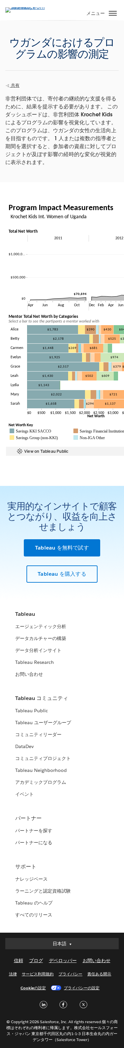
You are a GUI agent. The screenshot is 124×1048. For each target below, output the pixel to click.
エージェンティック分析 (40, 626)
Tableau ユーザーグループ (43, 723)
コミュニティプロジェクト (43, 758)
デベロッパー (63, 960)
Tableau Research (34, 662)
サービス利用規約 (38, 974)
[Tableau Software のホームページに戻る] (28, 7)
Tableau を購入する (62, 573)
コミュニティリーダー (38, 734)
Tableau (25, 614)
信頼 (18, 960)
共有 (15, 85)
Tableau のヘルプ (34, 903)
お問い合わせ (29, 674)
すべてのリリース (33, 915)
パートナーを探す (33, 831)
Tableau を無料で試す (62, 547)
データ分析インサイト (38, 650)
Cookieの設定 (33, 988)
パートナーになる (33, 842)
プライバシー (70, 974)
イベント (24, 794)
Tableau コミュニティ (41, 698)
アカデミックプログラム (40, 782)
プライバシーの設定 (82, 988)
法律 (13, 974)
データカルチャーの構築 (40, 638)
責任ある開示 (99, 974)
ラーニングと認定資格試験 (43, 891)
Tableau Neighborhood (41, 770)
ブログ (36, 960)
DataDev (24, 746)
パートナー (28, 818)
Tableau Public (31, 711)
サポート (25, 866)
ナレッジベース (31, 879)
